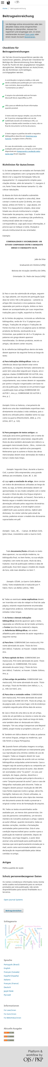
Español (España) (11, 976)
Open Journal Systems (13, 899)
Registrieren (29, 37)
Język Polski (8, 991)
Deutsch (7, 987)
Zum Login (29, 34)
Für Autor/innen (10, 1014)
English (7, 968)
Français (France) (11, 983)
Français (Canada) (11, 972)
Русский (7, 995)
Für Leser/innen (10, 1010)
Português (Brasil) (11, 964)
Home (5, 8)
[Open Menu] (2, 2)
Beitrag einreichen (14, 910)
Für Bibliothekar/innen (12, 1018)
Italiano (7, 979)
